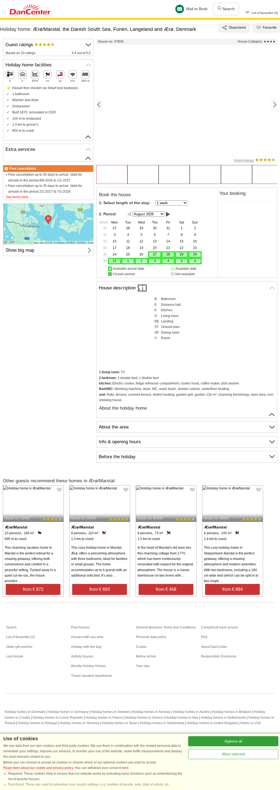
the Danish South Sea (86, 29)
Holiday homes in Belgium (231, 712)
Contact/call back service (219, 627)
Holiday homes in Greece (144, 717)
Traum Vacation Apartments (91, 676)
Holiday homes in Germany (68, 712)
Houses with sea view (87, 637)
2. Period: (108, 214)
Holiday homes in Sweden (110, 712)
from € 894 (232, 589)
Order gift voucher (19, 647)
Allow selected (233, 754)
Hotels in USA (250, 723)
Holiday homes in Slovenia (80, 723)
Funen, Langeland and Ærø (143, 29)
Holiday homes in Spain (120, 723)
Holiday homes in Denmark (25, 712)
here (125, 768)
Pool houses (80, 627)
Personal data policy (151, 637)
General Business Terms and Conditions (166, 627)
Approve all (233, 741)
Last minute (14, 656)
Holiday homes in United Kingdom (212, 723)
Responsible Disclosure (219, 656)
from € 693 (99, 589)
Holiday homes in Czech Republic (58, 717)
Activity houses (82, 656)
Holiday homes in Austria (191, 712)
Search (228, 9)
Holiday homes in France (104, 717)
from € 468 (166, 589)
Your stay (143, 666)
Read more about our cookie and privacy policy (38, 768)
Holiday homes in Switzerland (162, 723)
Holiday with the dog (86, 647)
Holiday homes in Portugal (37, 723)
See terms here (17, 197)
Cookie (141, 647)
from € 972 (33, 589)
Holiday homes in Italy (181, 717)
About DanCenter (214, 647)
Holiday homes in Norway (151, 712)
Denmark (186, 29)
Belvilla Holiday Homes (88, 666)
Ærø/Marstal (46, 29)
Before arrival (146, 656)
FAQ (204, 637)
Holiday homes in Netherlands (223, 717)
